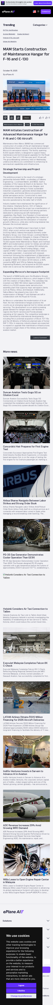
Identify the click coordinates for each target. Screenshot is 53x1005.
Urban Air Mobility (10, 41)
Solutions (7, 921)
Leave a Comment (40, 338)
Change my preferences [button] (21, 996)
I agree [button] (21, 985)
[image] (26, 373)
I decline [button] (21, 991)
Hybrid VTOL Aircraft (11, 38)
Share (26, 118)
